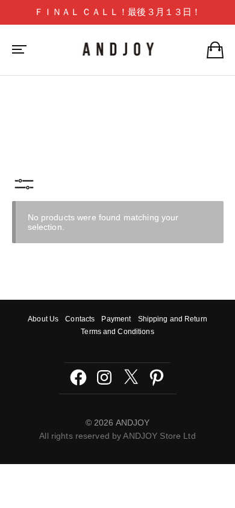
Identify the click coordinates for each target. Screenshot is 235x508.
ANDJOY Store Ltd (159, 436)
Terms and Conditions (117, 331)
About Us (43, 319)
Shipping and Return (172, 319)
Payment (116, 319)
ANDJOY (133, 422)
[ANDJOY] (118, 49)
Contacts (80, 319)
